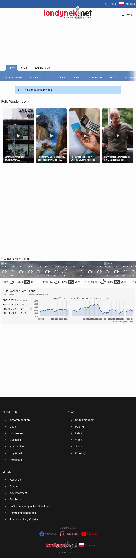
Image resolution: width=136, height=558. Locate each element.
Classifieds (10, 412)
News (71, 412)
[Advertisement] (68, 34)
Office (7, 471)
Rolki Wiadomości (14, 101)
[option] (34, 420)
